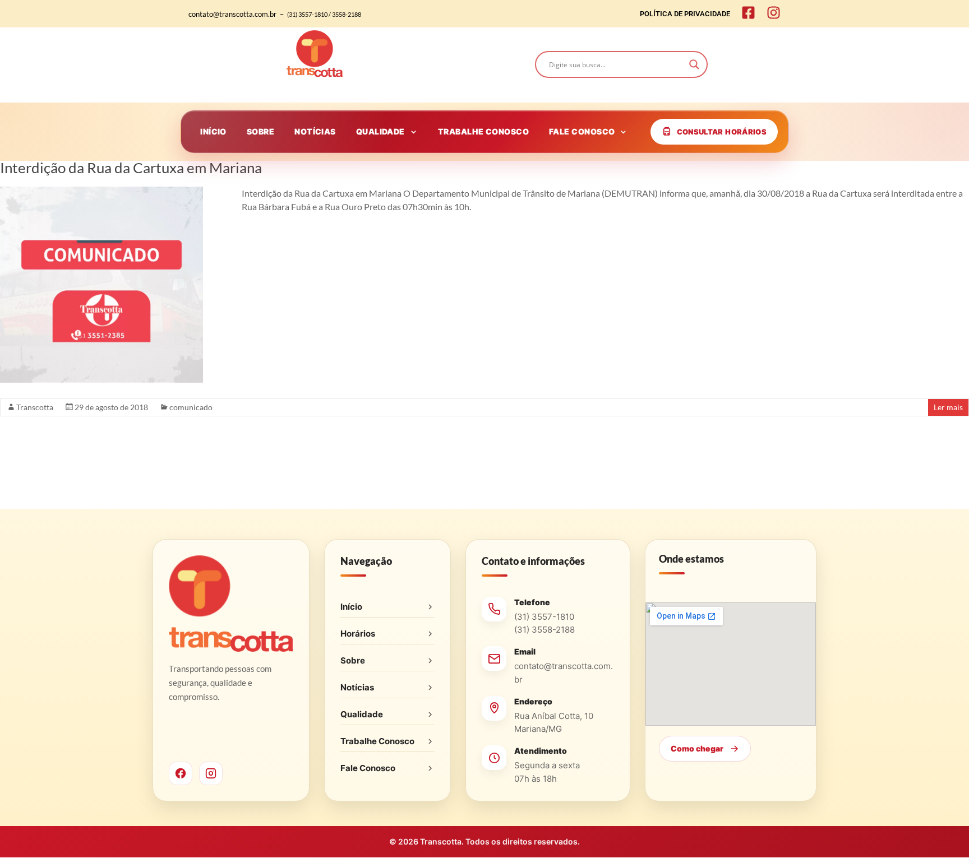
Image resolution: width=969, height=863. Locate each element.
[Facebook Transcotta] (180, 773)
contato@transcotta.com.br (563, 672)
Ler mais (948, 407)
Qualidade (361, 714)
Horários (357, 633)
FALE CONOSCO (582, 131)
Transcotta (34, 407)
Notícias (357, 687)
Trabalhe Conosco (377, 741)
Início (351, 606)
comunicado (191, 407)
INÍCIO (213, 131)
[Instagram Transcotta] (211, 773)
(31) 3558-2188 (544, 629)
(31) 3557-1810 (544, 616)
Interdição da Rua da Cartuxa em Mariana (131, 168)
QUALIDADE (380, 131)
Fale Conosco (367, 768)
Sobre (352, 660)
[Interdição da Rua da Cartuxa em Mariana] (101, 192)
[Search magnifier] (694, 64)
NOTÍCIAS (315, 131)
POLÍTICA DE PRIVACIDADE (685, 14)
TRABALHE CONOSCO (483, 131)
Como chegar (697, 748)
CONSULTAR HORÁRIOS (722, 131)
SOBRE (260, 131)
